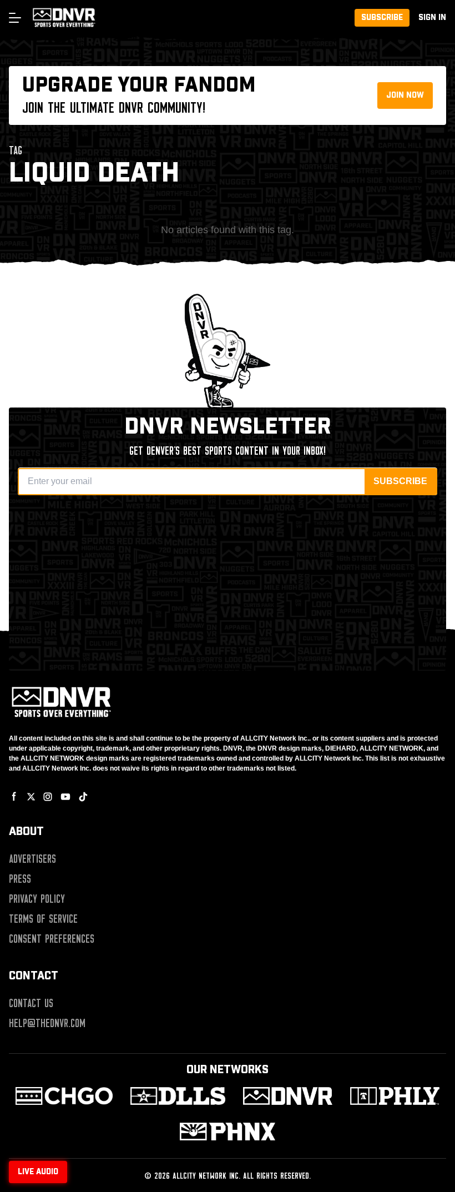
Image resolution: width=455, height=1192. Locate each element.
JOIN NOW (405, 95)
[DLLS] (177, 1096)
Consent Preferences (51, 939)
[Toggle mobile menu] (14, 17)
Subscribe (382, 18)
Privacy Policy (37, 899)
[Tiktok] (83, 796)
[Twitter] (31, 796)
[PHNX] (227, 1131)
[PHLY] (394, 1096)
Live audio (38, 1172)
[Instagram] (47, 796)
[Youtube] (65, 796)
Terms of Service (43, 919)
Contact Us (31, 1003)
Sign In (432, 18)
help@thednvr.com (47, 1023)
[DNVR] (287, 1096)
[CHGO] (64, 1096)
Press (20, 879)
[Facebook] (14, 796)
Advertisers (32, 859)
